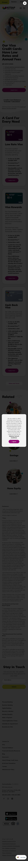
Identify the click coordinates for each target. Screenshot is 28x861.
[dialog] (14, 430)
